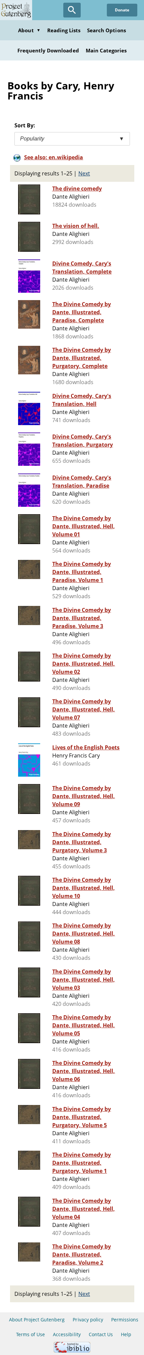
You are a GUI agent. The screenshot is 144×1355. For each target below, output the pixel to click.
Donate (122, 10)
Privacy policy (88, 1319)
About (29, 30)
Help (126, 1334)
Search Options (106, 30)
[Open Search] (72, 10)
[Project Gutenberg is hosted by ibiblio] (72, 1351)
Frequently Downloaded (48, 50)
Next (84, 173)
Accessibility (67, 1334)
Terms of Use (30, 1334)
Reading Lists (64, 30)
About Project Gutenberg (37, 1319)
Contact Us (101, 1334)
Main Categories (106, 50)
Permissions (124, 1319)
